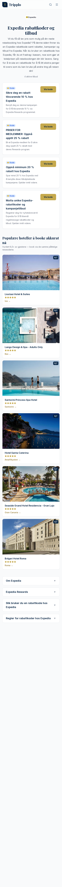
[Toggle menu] (57, 4)
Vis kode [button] (48, 89)
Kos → (8, 354)
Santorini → (10, 406)
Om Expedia (31, 580)
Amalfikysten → (12, 459)
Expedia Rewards (31, 591)
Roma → (9, 565)
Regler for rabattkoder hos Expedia (31, 618)
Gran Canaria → (13, 512)
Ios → (7, 301)
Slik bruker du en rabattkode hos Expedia (31, 605)
